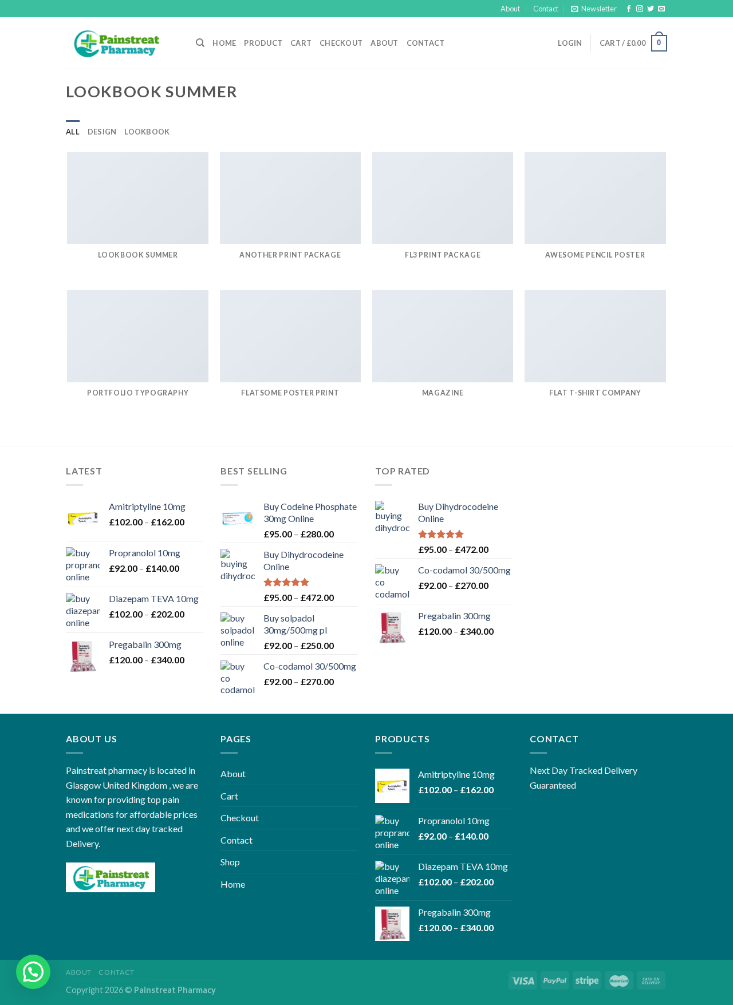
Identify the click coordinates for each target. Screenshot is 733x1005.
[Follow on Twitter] (650, 9)
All (73, 131)
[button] (33, 972)
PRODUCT (263, 43)
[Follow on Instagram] (639, 9)
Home (224, 43)
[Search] (200, 43)
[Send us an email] (661, 9)
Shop (230, 861)
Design (102, 131)
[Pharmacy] (122, 43)
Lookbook (147, 131)
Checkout (341, 43)
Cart (301, 43)
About (510, 8)
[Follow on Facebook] (628, 9)
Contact (545, 8)
